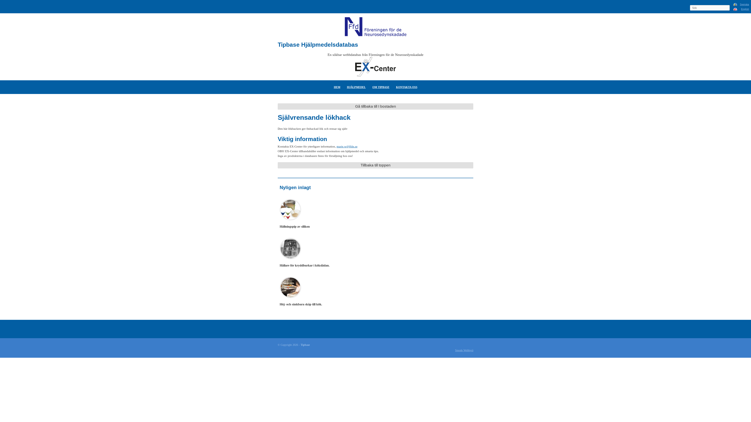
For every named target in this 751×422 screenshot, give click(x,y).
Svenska (744, 4)
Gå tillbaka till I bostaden (375, 106)
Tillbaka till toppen (376, 165)
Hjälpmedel (356, 87)
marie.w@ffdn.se (347, 146)
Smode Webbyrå (464, 350)
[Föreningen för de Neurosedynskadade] (375, 27)
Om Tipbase (380, 87)
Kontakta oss (406, 87)
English (745, 9)
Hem (337, 87)
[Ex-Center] (375, 66)
